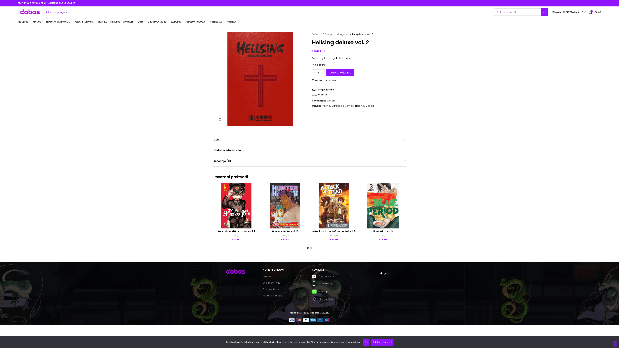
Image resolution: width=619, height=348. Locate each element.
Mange (329, 34)
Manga (341, 34)
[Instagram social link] (385, 273)
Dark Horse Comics (343, 105)
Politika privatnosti (382, 342)
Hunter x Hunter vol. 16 (285, 231)
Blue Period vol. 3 (383, 231)
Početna (317, 34)
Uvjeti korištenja (271, 282)
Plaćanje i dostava (273, 289)
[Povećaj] (220, 120)
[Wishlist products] (584, 12)
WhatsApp (323, 291)
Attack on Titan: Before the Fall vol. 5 (334, 231)
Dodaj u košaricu (340, 72)
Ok (366, 342)
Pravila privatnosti (273, 295)
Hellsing (359, 105)
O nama (267, 276)
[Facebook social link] (381, 273)
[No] (615, 344)
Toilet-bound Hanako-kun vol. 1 (236, 231)
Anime (326, 105)
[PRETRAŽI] (544, 12)
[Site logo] (30, 12)
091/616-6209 (324, 283)
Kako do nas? (325, 299)
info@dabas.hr (325, 276)
